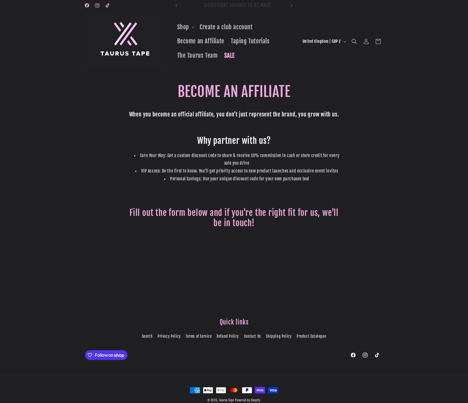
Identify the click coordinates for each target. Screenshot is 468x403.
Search (147, 336)
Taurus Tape (226, 400)
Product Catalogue (311, 336)
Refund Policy (228, 336)
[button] (185, 27)
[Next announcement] (292, 5)
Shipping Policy (278, 336)
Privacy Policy (169, 336)
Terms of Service (199, 336)
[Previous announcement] (176, 5)
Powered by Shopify (248, 400)
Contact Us (252, 336)
